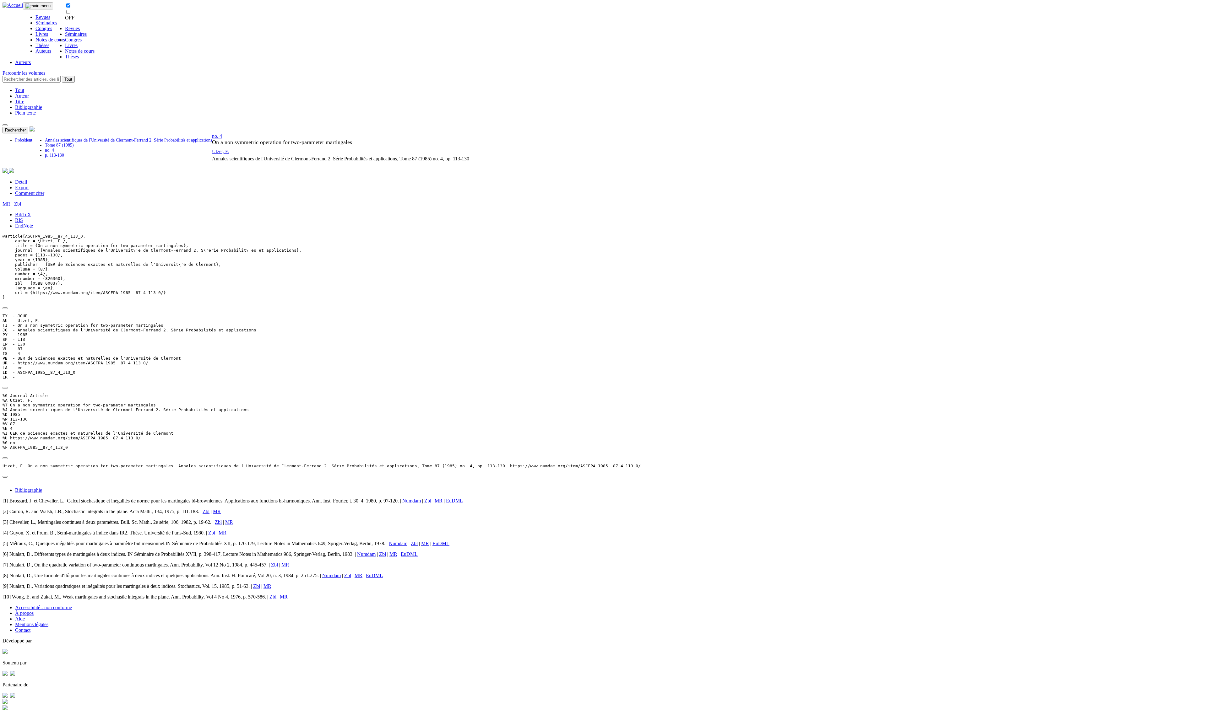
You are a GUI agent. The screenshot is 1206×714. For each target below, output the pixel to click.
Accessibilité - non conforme (43, 607)
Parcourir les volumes (24, 73)
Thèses (42, 45)
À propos (24, 613)
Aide (20, 618)
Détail (21, 182)
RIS (19, 220)
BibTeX (23, 214)
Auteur (22, 96)
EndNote (24, 225)
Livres (41, 34)
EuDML (454, 500)
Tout (68, 79)
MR (7, 204)
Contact (22, 630)
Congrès (43, 28)
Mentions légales (31, 624)
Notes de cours (50, 39)
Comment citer (29, 193)
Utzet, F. (220, 151)
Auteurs (43, 51)
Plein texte (25, 112)
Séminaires (46, 22)
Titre (19, 101)
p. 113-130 (54, 155)
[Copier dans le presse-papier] (5, 308)
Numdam (411, 500)
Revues (42, 17)
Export (22, 187)
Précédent (23, 140)
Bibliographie (28, 107)
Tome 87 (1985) (59, 145)
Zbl (17, 204)
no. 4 (49, 150)
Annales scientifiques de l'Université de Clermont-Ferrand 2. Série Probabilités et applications (128, 140)
